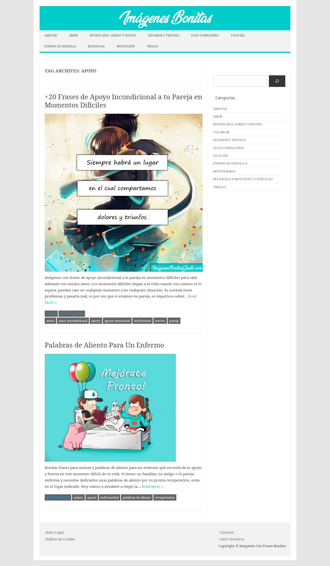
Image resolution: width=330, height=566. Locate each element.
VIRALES (152, 46)
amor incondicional (72, 320)
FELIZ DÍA (237, 35)
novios (160, 320)
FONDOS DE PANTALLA (60, 46)
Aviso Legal (54, 532)
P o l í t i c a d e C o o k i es (60, 539)
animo (78, 497)
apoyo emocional (117, 320)
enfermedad (109, 497)
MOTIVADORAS (71, 313)
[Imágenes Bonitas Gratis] (165, 28)
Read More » (152, 486)
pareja (174, 320)
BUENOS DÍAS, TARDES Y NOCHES (113, 35)
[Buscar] (277, 81)
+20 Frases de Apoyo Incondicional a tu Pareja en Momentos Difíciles (123, 100)
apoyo (95, 320)
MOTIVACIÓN (126, 46)
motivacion (142, 320)
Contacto (227, 532)
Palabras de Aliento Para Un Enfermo (104, 344)
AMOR (73, 35)
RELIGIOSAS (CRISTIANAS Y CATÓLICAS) (243, 179)
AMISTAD (50, 35)
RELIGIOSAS (96, 46)
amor (50, 320)
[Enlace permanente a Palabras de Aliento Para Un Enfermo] (124, 408)
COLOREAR (221, 132)
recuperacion (165, 497)
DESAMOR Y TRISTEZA (163, 35)
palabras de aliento (137, 497)
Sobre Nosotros (232, 539)
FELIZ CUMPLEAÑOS (205, 35)
